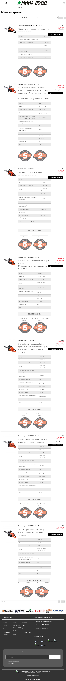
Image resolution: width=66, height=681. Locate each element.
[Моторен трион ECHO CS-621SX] (10, 454)
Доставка (24, 622)
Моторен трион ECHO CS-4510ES (28, 84)
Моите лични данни (33, 675)
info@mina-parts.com (46, 621)
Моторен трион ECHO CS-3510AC (29, 168)
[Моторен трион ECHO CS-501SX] (10, 359)
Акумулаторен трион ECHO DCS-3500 (30, 25)
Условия (15, 630)
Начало (5, 622)
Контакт (15, 634)
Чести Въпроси (7, 629)
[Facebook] (36, 631)
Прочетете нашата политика (33, 672)
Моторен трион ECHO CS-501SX (28, 340)
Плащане (24, 625)
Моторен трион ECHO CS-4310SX (28, 257)
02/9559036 (45, 628)
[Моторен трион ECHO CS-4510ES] (10, 94)
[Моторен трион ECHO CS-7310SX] (10, 544)
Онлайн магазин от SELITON (33, 679)
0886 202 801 (45, 624)
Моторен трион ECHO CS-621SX (28, 436)
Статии (5, 625)
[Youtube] (39, 631)
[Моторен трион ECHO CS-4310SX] (10, 267)
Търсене (15, 622)
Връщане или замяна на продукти (6, 634)
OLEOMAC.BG (26, 632)
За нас (24, 629)
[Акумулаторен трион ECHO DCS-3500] (10, 36)
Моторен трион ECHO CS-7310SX (28, 526)
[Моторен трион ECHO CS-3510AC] (10, 179)
